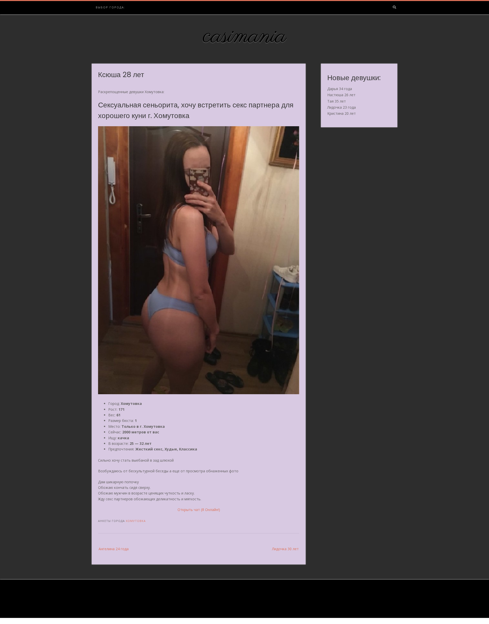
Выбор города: (110, 7)
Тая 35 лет (336, 101)
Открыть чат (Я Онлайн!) (199, 509)
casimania (244, 36)
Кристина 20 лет (341, 113)
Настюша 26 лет (341, 94)
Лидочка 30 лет (285, 548)
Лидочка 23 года (341, 107)
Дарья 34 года (339, 88)
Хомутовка (136, 521)
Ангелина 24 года (114, 548)
